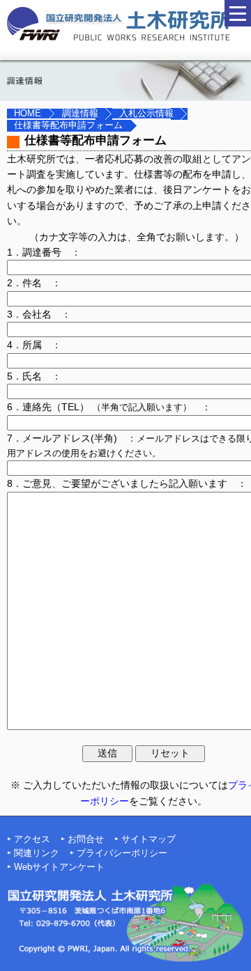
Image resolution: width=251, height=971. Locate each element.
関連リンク (36, 853)
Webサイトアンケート (59, 867)
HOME (27, 113)
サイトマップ (148, 839)
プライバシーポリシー (122, 853)
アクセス (32, 839)
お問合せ (86, 839)
